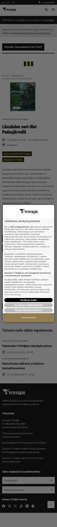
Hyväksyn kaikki (28, 300)
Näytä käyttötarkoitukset (28, 310)
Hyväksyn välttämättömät (28, 305)
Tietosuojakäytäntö (28, 318)
